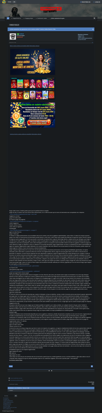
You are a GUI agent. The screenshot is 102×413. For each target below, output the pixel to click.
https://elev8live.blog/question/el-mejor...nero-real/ (23, 214)
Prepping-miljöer (29, 18)
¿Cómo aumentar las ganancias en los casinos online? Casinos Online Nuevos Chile (58, 18)
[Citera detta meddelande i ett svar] (92, 366)
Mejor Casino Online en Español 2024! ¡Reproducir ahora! (24, 45)
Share (10, 366)
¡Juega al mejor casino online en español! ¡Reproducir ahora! (25, 134)
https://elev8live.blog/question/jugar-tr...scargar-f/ (23, 230)
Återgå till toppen (7, 404)
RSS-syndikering (7, 408)
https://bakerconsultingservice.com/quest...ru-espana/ (24, 221)
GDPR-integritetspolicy (8, 402)
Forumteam (5, 398)
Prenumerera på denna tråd (16, 380)
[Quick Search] (94, 18)
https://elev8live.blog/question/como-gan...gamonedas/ (24, 266)
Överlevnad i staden (42, 18)
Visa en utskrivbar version (16, 378)
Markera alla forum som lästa (10, 407)
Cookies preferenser (8, 400)
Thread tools (14, 25)
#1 (92, 42)
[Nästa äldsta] (50, 370)
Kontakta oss (6, 399)
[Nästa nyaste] (52, 370)
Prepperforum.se (16, 18)
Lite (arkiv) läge (6, 406)
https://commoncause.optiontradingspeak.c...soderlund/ (25, 271)
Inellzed (21, 34)
